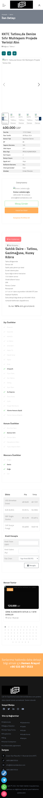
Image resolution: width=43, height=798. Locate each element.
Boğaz (9, 460)
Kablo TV (10, 350)
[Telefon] (4, 773)
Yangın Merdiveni (13, 406)
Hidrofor (10, 336)
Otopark (10, 369)
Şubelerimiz (25, 722)
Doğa (9, 469)
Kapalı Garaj (11, 355)
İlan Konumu (13, 245)
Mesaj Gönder (21, 203)
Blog (4, 737)
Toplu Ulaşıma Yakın (13, 446)
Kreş (8, 364)
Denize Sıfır (11, 432)
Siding (9, 382)
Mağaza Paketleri (8, 726)
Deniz (9, 464)
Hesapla (32, 565)
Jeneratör (10, 345)
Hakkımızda (6, 722)
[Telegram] (4, 780)
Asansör (10, 327)
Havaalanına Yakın (13, 442)
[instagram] (4, 794)
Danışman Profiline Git (21, 218)
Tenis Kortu (11, 396)
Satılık (10, 589)
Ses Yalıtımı (11, 378)
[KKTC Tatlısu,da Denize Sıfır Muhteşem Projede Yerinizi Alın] (21, 85)
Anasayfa (4, 14)
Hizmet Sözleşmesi (9, 741)
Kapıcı (9, 359)
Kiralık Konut (25, 734)
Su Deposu (11, 392)
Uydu (9, 401)
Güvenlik (10, 332)
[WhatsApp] (4, 787)
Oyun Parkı (10, 373)
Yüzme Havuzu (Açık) (14, 410)
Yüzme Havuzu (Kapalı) (14, 415)
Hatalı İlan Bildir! (22, 210)
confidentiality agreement (11, 745)
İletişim (23, 738)
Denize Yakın (11, 437)
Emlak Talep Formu (9, 730)
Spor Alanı (10, 387)
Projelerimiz (6, 734)
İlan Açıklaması (13, 239)
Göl (8, 473)
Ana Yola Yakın (12, 428)
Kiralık (23, 730)
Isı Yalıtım (10, 341)
